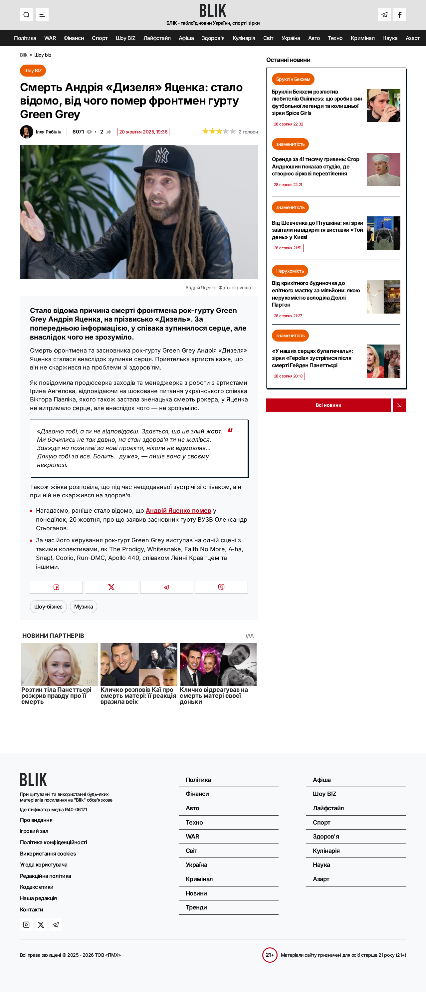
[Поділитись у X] (111, 587)
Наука (389, 38)
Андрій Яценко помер (178, 510)
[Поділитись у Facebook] (56, 587)
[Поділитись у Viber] (221, 587)
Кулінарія (244, 38)
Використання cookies (48, 853)
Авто (314, 38)
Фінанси (74, 38)
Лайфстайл (157, 38)
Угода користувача (44, 864)
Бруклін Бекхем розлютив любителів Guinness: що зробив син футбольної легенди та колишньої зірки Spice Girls (317, 102)
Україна (291, 38)
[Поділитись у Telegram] (166, 587)
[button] (26, 14)
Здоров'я (213, 38)
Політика (25, 38)
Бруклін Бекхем (293, 79)
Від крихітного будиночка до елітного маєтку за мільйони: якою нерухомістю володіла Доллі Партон (316, 294)
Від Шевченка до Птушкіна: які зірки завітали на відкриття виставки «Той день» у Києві (317, 229)
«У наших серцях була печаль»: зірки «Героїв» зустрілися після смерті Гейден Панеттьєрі (312, 358)
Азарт (413, 38)
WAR (50, 38)
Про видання (36, 820)
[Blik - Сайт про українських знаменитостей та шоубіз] (33, 784)
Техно (335, 38)
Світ (268, 38)
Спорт (99, 38)
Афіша (186, 38)
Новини (196, 893)
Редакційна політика (45, 875)
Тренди (196, 907)
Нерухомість (290, 271)
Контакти (31, 909)
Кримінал (363, 38)
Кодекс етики (36, 886)
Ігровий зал (34, 831)
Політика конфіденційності (53, 842)
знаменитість (290, 144)
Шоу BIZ (125, 38)
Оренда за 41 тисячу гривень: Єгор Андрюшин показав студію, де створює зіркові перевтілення (315, 166)
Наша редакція (38, 898)
